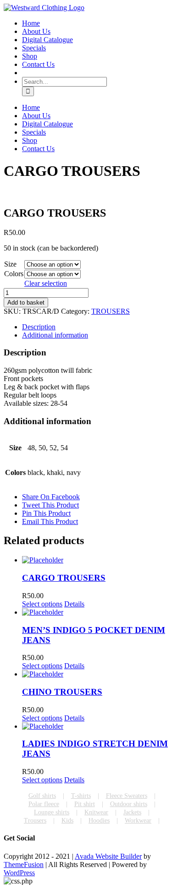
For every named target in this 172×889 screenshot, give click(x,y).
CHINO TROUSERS (62, 692)
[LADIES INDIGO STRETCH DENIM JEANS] (95, 726)
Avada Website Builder (108, 856)
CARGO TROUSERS (63, 578)
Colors (13, 274)
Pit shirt (84, 804)
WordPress (19, 873)
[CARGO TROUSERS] (95, 560)
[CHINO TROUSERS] (95, 674)
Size (10, 264)
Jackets (132, 812)
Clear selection (45, 283)
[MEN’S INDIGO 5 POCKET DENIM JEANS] (95, 612)
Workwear (138, 820)
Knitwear (96, 812)
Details (74, 604)
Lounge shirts (51, 812)
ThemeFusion (24, 864)
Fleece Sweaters (126, 795)
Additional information (55, 335)
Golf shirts (42, 795)
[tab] (95, 327)
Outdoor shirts (128, 804)
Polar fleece (43, 804)
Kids (67, 820)
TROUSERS (110, 311)
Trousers (35, 820)
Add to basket (25, 302)
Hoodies (99, 820)
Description (38, 327)
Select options (42, 604)
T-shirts (81, 795)
